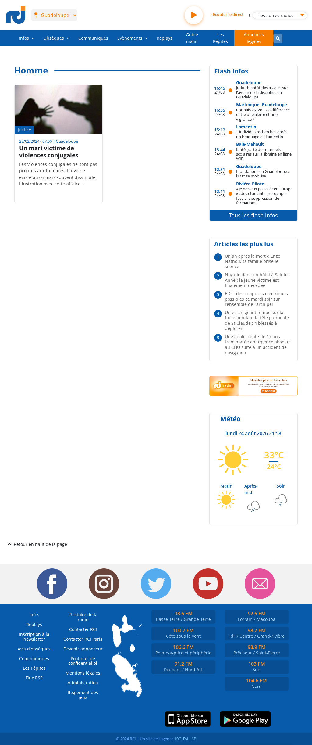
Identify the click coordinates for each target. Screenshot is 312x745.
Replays (164, 38)
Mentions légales (83, 673)
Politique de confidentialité (83, 661)
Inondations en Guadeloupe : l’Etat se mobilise (262, 174)
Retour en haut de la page (40, 544)
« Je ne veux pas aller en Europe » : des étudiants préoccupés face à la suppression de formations (264, 195)
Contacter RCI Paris (82, 639)
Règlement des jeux (83, 694)
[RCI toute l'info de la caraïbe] (16, 15)
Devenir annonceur (83, 649)
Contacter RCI (83, 629)
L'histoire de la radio (83, 617)
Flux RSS (34, 678)
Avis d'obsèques (34, 649)
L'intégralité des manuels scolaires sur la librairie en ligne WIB (264, 154)
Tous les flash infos (253, 215)
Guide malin (192, 38)
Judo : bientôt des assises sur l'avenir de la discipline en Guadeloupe (262, 92)
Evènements (129, 38)
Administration (83, 683)
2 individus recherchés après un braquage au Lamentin (261, 134)
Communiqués (93, 38)
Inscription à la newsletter (34, 636)
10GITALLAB (185, 738)
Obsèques (53, 38)
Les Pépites (220, 38)
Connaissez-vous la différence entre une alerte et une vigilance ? (263, 114)
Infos (24, 38)
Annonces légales (254, 38)
